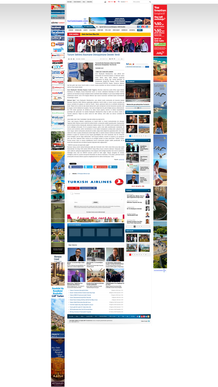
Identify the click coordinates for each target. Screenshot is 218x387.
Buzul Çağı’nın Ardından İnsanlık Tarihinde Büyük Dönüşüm (95, 285)
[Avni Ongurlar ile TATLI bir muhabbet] (144, 119)
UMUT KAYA (133, 215)
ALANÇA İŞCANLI (134, 209)
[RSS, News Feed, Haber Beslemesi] (149, 27)
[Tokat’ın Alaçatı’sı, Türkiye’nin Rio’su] (144, 247)
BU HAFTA (138, 186)
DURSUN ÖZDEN (135, 221)
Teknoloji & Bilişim (103, 316)
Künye (77, 316)
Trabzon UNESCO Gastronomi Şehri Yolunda (80, 295)
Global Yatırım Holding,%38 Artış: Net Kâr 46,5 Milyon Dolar (84, 300)
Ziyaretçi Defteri (89, 316)
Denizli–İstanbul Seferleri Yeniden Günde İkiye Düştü (82, 292)
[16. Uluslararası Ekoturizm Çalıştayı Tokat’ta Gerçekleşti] (144, 237)
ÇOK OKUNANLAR (130, 140)
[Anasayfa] (69, 26)
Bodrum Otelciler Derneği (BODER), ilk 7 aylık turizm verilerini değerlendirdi (76, 264)
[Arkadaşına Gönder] (112, 59)
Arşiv (84, 1)
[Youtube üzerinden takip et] (143, 27)
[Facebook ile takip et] (138, 27)
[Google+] (73, 59)
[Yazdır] (114, 59)
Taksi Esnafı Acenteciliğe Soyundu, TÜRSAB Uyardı (95, 264)
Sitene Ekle (89, 1)
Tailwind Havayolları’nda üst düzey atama (110, 27)
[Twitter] (71, 59)
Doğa (123, 316)
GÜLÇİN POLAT (134, 201)
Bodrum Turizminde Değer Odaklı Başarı (143, 179)
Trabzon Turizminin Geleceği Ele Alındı (79, 290)
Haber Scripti (144, 321)
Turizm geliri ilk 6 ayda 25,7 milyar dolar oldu (80, 307)
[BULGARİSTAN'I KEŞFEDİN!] (132, 247)
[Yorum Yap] (110, 59)
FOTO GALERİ (129, 112)
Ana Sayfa (70, 1)
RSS (96, 316)
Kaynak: (116, 159)
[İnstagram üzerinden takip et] (145, 27)
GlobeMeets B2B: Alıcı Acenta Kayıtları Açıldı (144, 148)
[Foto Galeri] (77, 26)
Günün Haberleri (77, 1)
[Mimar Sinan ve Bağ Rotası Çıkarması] (132, 237)
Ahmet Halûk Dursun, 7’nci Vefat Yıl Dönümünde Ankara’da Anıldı (75, 285)
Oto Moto (133, 316)
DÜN (143, 186)
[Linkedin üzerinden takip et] (147, 27)
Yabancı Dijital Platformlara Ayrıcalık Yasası (80, 302)
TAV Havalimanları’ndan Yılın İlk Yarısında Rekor (81, 309)
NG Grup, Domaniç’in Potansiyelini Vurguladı (80, 311)
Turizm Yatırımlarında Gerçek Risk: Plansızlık (80, 297)
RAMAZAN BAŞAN (132, 195)
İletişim (82, 316)
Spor (127, 316)
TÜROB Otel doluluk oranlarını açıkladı (138, 104)
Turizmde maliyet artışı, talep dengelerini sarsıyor (82, 304)
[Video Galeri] (88, 26)
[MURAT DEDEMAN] (132, 129)
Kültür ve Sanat (112, 316)
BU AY (133, 186)
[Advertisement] (109, 10)
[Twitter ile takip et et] (140, 27)
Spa (118, 316)
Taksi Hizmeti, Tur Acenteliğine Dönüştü (144, 158)
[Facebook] (69, 59)
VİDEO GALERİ (129, 231)
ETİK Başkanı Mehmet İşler (83, 173)
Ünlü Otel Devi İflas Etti (90, 34)
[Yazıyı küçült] (118, 59)
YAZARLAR (128, 190)
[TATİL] (144, 129)
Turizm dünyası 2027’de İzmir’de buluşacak (144, 168)
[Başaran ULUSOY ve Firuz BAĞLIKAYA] (132, 119)
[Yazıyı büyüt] (122, 59)
